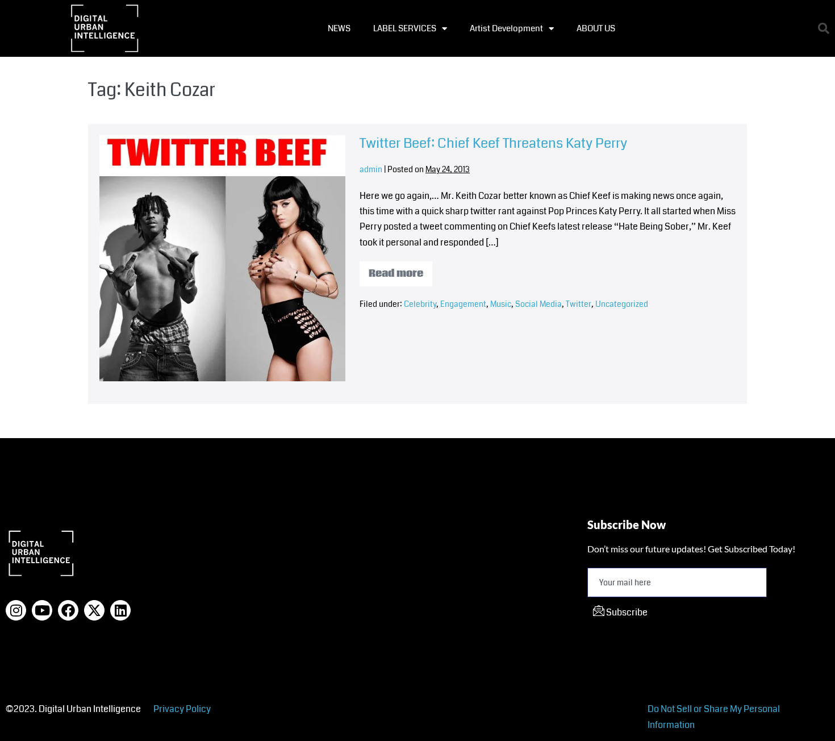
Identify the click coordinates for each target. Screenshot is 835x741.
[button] (823, 28)
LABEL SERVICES (404, 28)
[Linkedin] (120, 610)
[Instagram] (16, 610)
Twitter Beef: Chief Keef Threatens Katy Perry (493, 143)
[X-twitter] (94, 610)
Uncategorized (621, 304)
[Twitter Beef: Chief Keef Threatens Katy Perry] (222, 258)
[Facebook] (68, 610)
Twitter (578, 304)
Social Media (538, 304)
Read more (400, 270)
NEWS (339, 28)
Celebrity (420, 304)
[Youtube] (42, 610)
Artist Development (506, 28)
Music (500, 304)
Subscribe (626, 612)
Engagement (463, 304)
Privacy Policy (182, 708)
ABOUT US (596, 28)
